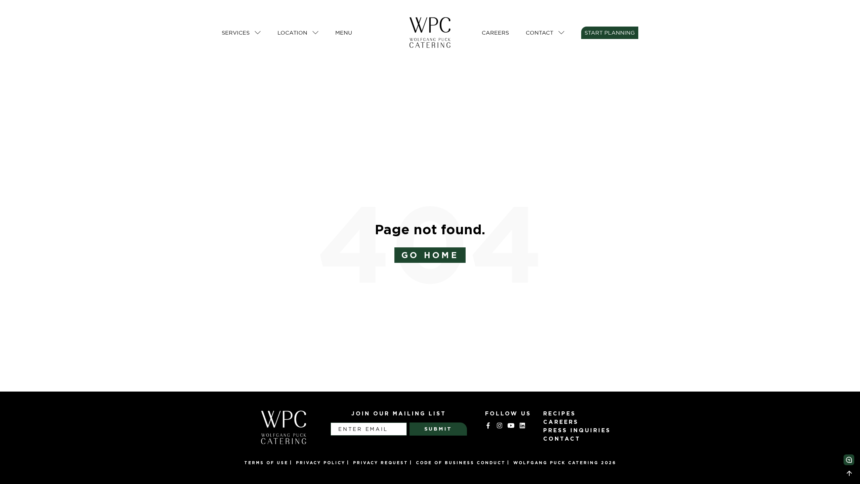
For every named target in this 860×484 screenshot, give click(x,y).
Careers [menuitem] (560, 422)
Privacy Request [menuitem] (380, 462)
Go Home (430, 254)
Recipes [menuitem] (559, 413)
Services (236, 33)
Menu (343, 33)
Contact (539, 33)
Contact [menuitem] (561, 439)
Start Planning (610, 33)
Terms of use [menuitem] (266, 462)
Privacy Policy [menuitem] (320, 462)
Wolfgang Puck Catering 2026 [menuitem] (564, 462)
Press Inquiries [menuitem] (577, 430)
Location (292, 33)
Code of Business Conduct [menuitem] (461, 462)
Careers (495, 33)
